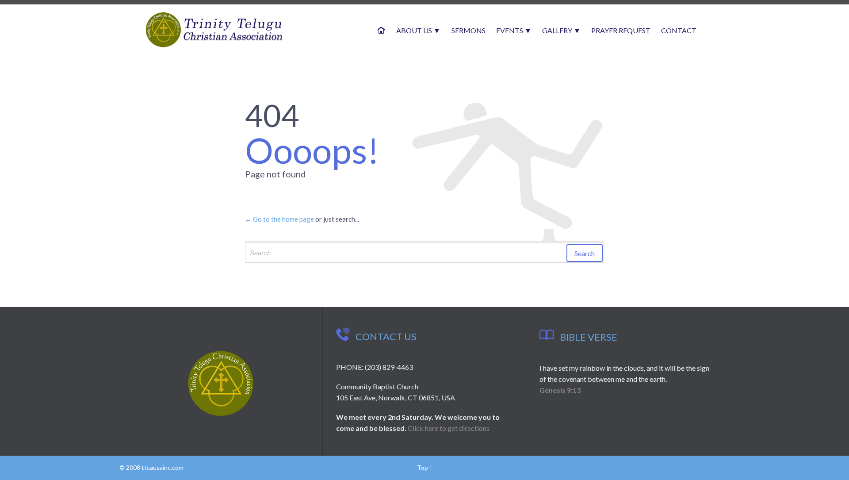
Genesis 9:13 (560, 390)
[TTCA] (214, 29)
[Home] (382, 31)
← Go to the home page (279, 219)
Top (422, 467)
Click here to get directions (449, 428)
